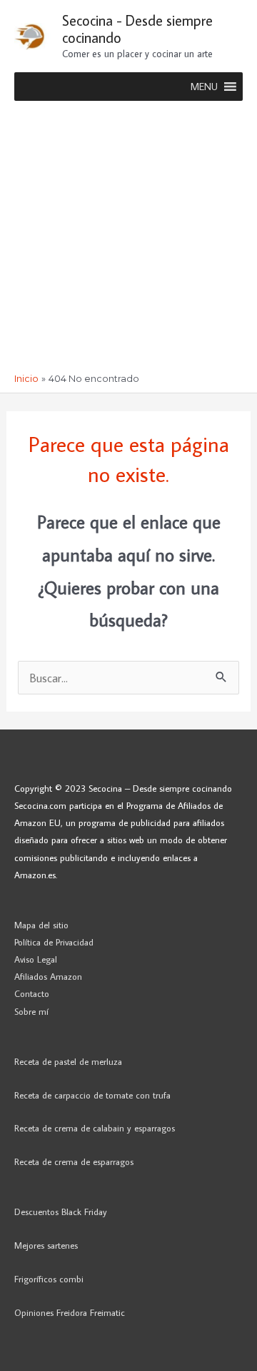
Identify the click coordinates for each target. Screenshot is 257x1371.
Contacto (31, 993)
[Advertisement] (128, 236)
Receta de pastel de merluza (68, 1061)
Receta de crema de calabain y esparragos (94, 1128)
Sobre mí (31, 1011)
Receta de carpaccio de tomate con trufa (92, 1095)
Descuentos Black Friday (60, 1211)
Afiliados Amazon (48, 976)
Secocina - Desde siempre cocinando (137, 28)
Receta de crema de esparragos (73, 1161)
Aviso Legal (35, 959)
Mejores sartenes (46, 1245)
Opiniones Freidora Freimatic (69, 1312)
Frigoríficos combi (49, 1278)
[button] (204, 86)
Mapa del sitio (41, 924)
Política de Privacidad (54, 942)
